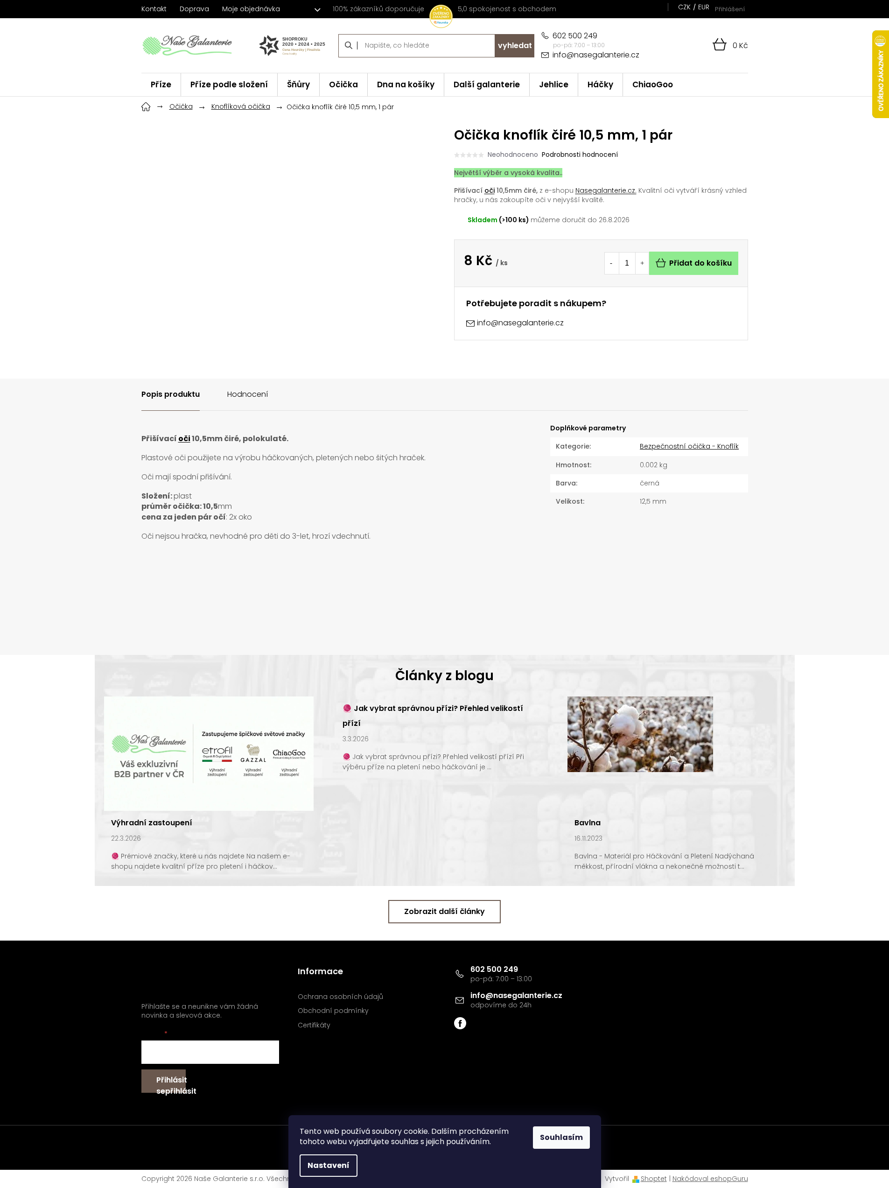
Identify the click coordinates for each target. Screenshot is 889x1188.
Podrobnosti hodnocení (580, 154)
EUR (703, 7)
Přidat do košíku (700, 263)
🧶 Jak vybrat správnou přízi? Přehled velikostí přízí (433, 716)
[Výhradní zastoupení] (209, 753)
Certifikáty (314, 1025)
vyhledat (515, 45)
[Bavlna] (640, 733)
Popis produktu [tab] (170, 394)
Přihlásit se (171, 1084)
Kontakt (154, 9)
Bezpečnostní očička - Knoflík (689, 446)
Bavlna (587, 822)
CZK (684, 7)
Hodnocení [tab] (247, 394)
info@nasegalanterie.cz (516, 995)
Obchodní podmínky (333, 1010)
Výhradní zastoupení (151, 822)
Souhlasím (561, 1137)
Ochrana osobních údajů (340, 996)
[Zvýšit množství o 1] (642, 263)
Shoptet (654, 1178)
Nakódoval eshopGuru (710, 1178)
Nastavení (329, 1165)
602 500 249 (494, 969)
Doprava (194, 9)
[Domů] (146, 105)
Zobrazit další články (444, 911)
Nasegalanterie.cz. (606, 190)
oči (489, 190)
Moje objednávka (251, 9)
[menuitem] (161, 84)
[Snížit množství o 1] (611, 263)
